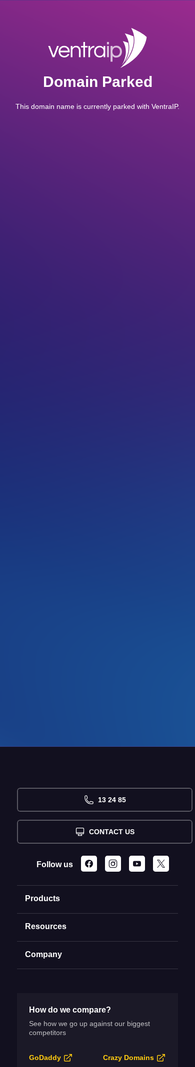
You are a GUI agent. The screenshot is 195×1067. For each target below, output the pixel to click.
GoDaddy (45, 1058)
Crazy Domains (128, 1058)
